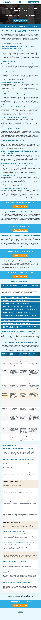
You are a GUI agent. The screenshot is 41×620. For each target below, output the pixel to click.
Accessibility (22, 614)
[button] (20, 2)
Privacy (20, 614)
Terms (18, 614)
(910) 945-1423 (6, 43)
